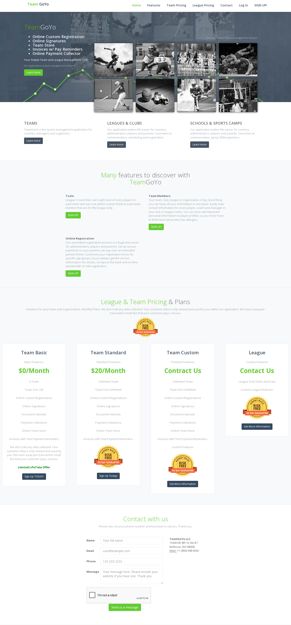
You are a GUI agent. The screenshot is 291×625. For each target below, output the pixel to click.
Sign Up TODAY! (34, 476)
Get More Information (183, 484)
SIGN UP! (260, 5)
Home (136, 5)
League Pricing (203, 5)
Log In (243, 5)
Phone (91, 561)
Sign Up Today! (108, 476)
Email (90, 551)
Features (153, 5)
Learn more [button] (33, 140)
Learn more (33, 72)
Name (90, 540)
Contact (226, 5)
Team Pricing (176, 5)
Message (91, 572)
